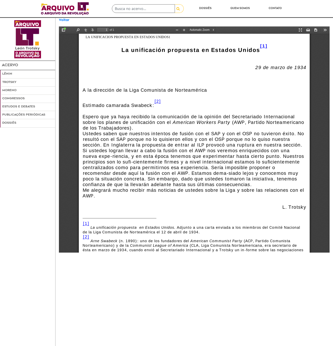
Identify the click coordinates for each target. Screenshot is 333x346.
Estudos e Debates (18, 106)
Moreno (9, 90)
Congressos (13, 98)
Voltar (64, 20)
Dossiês (205, 8)
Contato (275, 8)
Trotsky (9, 82)
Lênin (7, 74)
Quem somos (240, 8)
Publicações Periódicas (23, 115)
